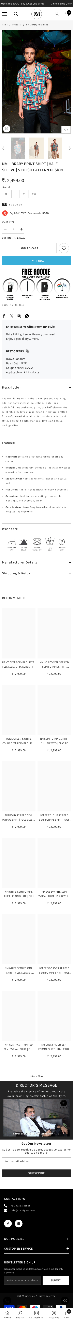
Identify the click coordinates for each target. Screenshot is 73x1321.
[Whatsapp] (27, 315)
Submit (56, 1280)
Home (5, 24)
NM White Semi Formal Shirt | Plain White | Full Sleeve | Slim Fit (18, 894)
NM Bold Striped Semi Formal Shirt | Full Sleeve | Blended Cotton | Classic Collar (18, 817)
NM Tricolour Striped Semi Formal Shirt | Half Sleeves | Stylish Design (54, 817)
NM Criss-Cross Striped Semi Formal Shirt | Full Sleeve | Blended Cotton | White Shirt (54, 970)
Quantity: (8, 221)
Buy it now (36, 261)
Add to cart (29, 248)
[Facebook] (4, 315)
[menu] (4, 14)
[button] (3, 148)
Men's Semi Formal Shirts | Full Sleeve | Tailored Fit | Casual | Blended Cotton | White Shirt (18, 664)
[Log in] (57, 14)
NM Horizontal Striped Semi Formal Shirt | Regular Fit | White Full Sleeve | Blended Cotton (54, 664)
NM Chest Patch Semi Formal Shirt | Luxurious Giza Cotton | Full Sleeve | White (54, 1047)
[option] (36, 81)
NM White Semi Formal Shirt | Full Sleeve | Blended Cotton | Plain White (19, 970)
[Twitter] (11, 315)
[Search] (16, 14)
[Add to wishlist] (64, 248)
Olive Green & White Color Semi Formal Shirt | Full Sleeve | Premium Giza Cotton (18, 741)
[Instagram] (19, 1223)
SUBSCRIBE (36, 1173)
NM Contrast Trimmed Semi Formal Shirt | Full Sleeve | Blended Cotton (19, 1047)
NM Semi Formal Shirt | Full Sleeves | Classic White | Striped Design (54, 741)
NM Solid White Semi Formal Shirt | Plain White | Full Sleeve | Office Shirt (54, 894)
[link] (7, 1314)
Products (16, 24)
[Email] (19, 315)
